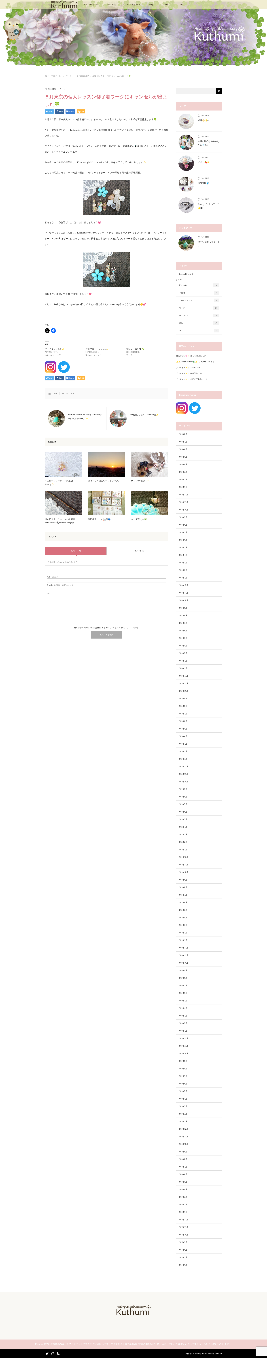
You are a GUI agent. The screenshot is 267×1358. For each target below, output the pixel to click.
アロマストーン (132, 4)
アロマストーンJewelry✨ (97, 349)
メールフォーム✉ (68, 152)
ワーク (62, 89)
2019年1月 (183, 1121)
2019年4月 (183, 1099)
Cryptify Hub (198, 356)
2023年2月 (183, 751)
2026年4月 (183, 464)
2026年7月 (183, 442)
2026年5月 (183, 457)
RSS (57, 1353)
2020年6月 (183, 993)
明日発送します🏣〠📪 (99, 519)
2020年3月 (183, 1016)
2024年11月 (183, 593)
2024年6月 (183, 630)
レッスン (111, 4)
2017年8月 (183, 1250)
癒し (198, 323)
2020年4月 (183, 1008)
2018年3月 (183, 1197)
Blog (151, 4)
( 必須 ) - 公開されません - (60, 585)
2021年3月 (183, 925)
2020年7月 (183, 985)
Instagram (52, 1353)
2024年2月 (183, 661)
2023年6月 (183, 721)
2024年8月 (183, 615)
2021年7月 (183, 895)
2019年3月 (183, 1106)
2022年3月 (183, 834)
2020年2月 (183, 1023)
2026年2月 (183, 479)
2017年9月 (183, 1242)
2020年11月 (183, 955)
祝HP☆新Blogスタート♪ (209, 244)
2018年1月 (183, 1212)
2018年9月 (183, 1152)
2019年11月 (183, 1046)
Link (181, 4)
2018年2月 (183, 1204)
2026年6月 (183, 449)
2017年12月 (183, 1220)
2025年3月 (183, 562)
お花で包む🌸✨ (183, 356)
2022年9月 (183, 789)
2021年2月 (183, 933)
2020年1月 (183, 1031)
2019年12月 (183, 1038)
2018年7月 (183, 1167)
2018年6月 (183, 1174)
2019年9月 (183, 1061)
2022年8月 (183, 797)
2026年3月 (183, 472)
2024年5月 (183, 638)
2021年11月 (183, 865)
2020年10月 (183, 963)
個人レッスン (198, 315)
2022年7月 (183, 804)
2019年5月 (183, 1091)
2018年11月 (183, 1136)
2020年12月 (183, 948)
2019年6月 (183, 1084)
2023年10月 (183, 691)
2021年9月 (183, 880)
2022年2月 (183, 842)
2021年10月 (183, 872)
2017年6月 (183, 1265)
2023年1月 (183, 759)
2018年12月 (183, 1129)
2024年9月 (183, 608)
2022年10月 (183, 781)
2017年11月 (183, 1227)
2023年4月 (183, 736)
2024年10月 (183, 600)
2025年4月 (183, 555)
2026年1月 (183, 487)
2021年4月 (183, 917)
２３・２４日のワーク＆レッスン (104, 481)
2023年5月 (183, 729)
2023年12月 (183, 676)
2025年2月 (183, 570)
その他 (198, 293)
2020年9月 (183, 970)
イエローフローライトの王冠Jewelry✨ (59, 482)
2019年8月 (183, 1068)
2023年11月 (183, 683)
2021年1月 (183, 940)
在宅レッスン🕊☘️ (135, 349)
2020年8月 (183, 978)
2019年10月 (183, 1053)
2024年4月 (183, 646)
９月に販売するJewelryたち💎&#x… (209, 143)
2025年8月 (183, 525)
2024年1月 (183, 668)
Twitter (47, 1353)
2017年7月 (183, 1257)
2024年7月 (183, 623)
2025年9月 (183, 517)
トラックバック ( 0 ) (137, 551)
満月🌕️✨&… (204, 120)
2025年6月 (183, 540)
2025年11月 (183, 502)
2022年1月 (183, 849)
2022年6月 (183, 812)
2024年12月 (183, 585)
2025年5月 (183, 547)
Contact (166, 4)
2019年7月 (183, 1076)
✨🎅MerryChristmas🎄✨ (186, 362)
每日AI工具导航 (196, 379)
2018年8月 (183, 1159)
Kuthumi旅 (198, 285)
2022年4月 (183, 827)
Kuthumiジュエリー (187, 274)
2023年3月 (183, 744)
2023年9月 (183, 698)
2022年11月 (183, 774)
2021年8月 (183, 887)
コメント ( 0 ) (75, 551)
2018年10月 (183, 1144)
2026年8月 (183, 434)
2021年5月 (183, 910)
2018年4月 (183, 1189)
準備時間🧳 (203, 183)
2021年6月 (183, 902)
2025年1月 (183, 578)
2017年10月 (183, 1235)
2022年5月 (183, 819)
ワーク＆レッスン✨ (55, 349)
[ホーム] (46, 72)
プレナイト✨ (182, 368)
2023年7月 (183, 714)
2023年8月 (183, 706)
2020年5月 (183, 1001)
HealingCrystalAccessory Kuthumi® (208, 1353)
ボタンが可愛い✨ (140, 481)
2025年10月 (183, 510)
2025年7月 (183, 532)
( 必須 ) (52, 577)
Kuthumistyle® (91, 4)
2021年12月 (183, 857)
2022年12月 (183, 766)
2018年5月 (183, 1182)
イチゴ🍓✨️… (205, 162)
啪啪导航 (194, 373)
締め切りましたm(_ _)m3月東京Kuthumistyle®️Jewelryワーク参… (60, 521)
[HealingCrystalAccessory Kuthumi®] (133, 1314)
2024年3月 (183, 653)
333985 (193, 368)
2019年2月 (183, 1114)
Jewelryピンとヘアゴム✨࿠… (209, 206)
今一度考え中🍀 (139, 519)
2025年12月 (183, 495)
